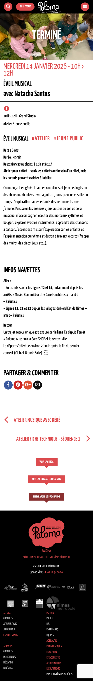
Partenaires (52, 629)
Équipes (50, 635)
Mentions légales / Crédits (59, 674)
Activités (7, 646)
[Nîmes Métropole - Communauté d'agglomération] (60, 603)
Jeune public (9, 629)
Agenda (7, 613)
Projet (49, 618)
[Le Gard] (10, 603)
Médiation (8, 662)
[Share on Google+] (28, 385)
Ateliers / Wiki (10, 624)
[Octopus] (68, 587)
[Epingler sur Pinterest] (18, 385)
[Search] (8, 6)
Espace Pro (51, 652)
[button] (85, 6)
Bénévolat (8, 668)
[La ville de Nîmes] (25, 603)
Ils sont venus (10, 635)
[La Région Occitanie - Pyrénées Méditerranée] (82, 587)
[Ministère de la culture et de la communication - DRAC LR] (39, 603)
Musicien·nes (9, 657)
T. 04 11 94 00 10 (54, 572)
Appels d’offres (53, 663)
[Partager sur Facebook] (8, 385)
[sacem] (39, 587)
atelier (42, 138)
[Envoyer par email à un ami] (37, 385)
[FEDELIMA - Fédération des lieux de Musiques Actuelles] (25, 587)
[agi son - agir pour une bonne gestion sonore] (10, 587)
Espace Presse (53, 657)
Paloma (50, 613)
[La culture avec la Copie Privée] (53, 587)
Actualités (51, 640)
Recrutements (53, 668)
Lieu (48, 624)
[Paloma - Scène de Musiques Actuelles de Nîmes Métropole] (49, 7)
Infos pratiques (54, 646)
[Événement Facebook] (6, 109)
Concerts (8, 618)
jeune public (69, 138)
